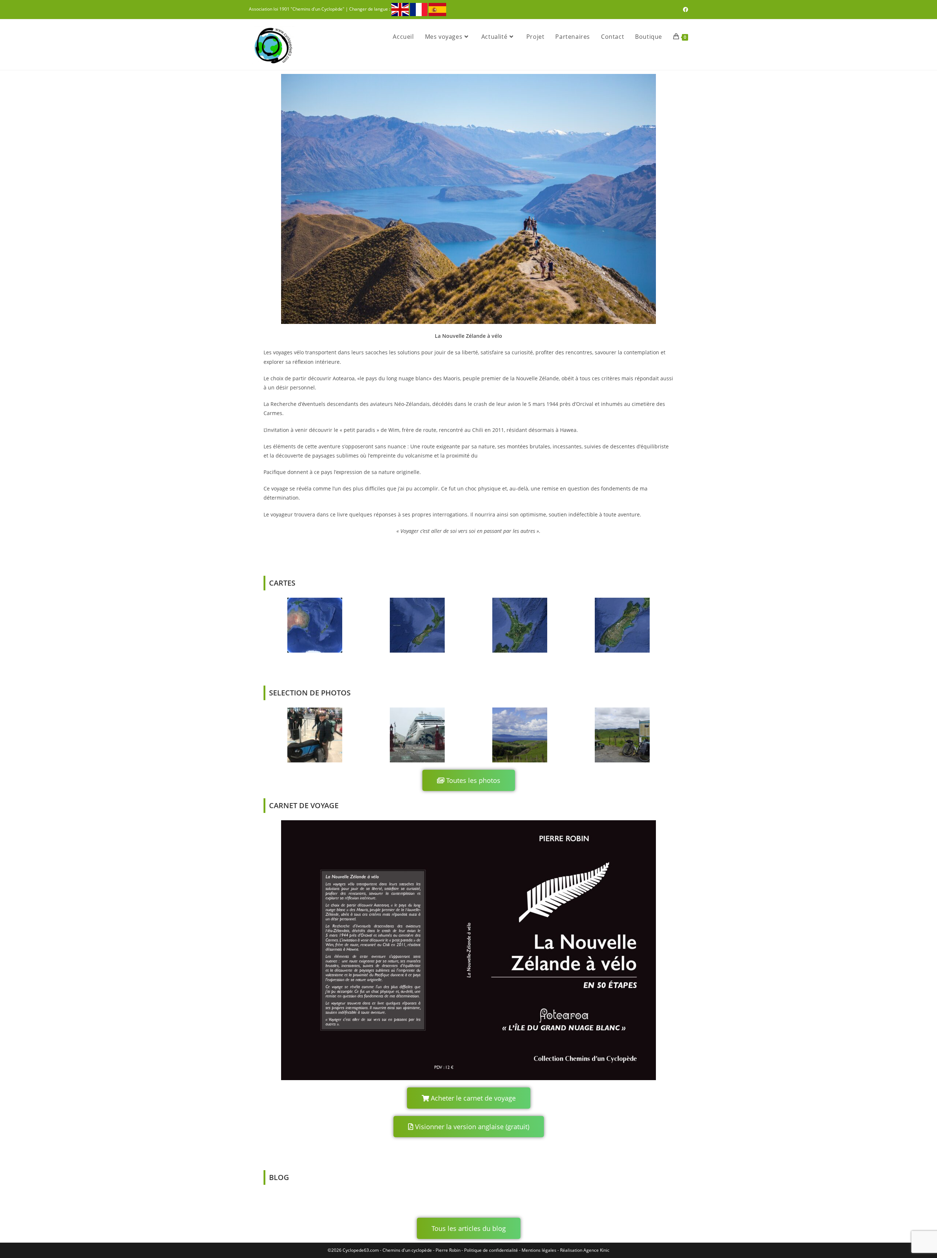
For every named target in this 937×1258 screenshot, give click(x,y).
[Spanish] (437, 9)
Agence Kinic (596, 1250)
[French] (419, 9)
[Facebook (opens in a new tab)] (684, 9)
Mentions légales (539, 1250)
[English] (400, 9)
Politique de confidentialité (491, 1250)
